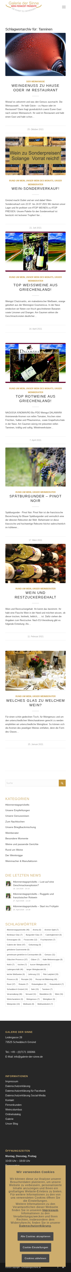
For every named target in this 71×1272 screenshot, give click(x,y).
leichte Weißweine (16, 974)
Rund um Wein (17, 180)
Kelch (10, 964)
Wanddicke (45, 994)
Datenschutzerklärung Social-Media (25, 1095)
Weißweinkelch (45, 1004)
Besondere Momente (16, 838)
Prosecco (12, 979)
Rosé (11, 984)
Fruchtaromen (47, 940)
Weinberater (12, 832)
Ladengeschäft (15, 969)
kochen (22, 964)
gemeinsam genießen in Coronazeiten (24, 955)
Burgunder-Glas (34, 935)
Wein (59, 994)
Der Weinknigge (35, 81)
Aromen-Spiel (51, 930)
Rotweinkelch (57, 984)
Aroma (37, 930)
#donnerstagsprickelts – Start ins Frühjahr (36, 906)
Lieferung (34, 974)
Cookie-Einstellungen (35, 1247)
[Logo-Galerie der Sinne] (29, 7)
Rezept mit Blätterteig (46, 979)
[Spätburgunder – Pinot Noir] (35, 467)
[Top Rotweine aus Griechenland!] (35, 363)
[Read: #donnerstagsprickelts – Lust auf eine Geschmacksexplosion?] (8, 884)
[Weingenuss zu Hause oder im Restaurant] (35, 54)
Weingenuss (33, 999)
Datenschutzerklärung (17, 1086)
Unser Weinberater (44, 492)
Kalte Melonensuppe (53, 959)
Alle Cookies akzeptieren (35, 1236)
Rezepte (26, 979)
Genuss (50, 955)
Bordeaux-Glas (15, 935)
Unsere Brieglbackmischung (20, 827)
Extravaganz (14, 940)
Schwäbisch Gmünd (17, 989)
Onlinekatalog (13, 1114)
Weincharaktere (15, 999)
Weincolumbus (13, 1109)
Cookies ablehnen (35, 1258)
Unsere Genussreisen (17, 815)
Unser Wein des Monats (39, 180)
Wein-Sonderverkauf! (36, 188)
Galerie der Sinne (16, 945)
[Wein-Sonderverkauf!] (35, 156)
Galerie (9, 1118)
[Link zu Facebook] (57, 1267)
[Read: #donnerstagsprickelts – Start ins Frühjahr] (8, 908)
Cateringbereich (53, 935)
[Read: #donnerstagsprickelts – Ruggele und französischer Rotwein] (8, 896)
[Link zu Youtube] (63, 1267)
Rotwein (23, 984)
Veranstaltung (14, 994)
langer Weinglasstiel (36, 969)
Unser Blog (11, 1123)
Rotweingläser (39, 984)
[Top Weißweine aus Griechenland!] (35, 252)
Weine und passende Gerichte (21, 844)
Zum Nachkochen (15, 821)
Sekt (35, 989)
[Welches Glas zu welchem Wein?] (35, 671)
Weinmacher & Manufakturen (21, 861)
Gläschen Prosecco (17, 959)
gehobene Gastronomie (18, 950)
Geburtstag (35, 945)
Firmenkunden (13, 1104)
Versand (31, 994)
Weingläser (49, 999)
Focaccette (30, 940)
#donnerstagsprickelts (17, 804)
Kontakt (9, 1100)
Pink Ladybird (50, 974)
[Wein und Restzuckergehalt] (35, 563)
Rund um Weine (14, 849)
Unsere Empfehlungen (17, 810)
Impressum (11, 1081)
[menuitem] (64, 7)
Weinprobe (13, 1004)
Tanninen (47, 989)
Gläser (35, 959)
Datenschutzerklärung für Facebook (25, 1090)
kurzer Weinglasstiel (40, 964)
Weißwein (28, 1004)
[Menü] (64, 7)
